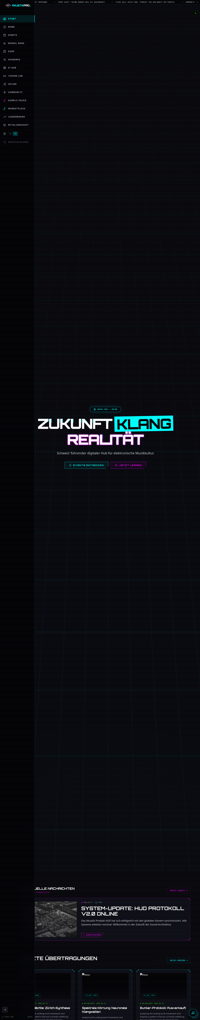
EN (10, 134)
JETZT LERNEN (130, 465)
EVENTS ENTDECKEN (88, 465)
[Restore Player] (193, 1013)
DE (15, 134)
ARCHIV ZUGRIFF (177, 890)
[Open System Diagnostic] (195, 13)
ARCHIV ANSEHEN (177, 960)
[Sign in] (5, 1009)
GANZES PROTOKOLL (94, 935)
